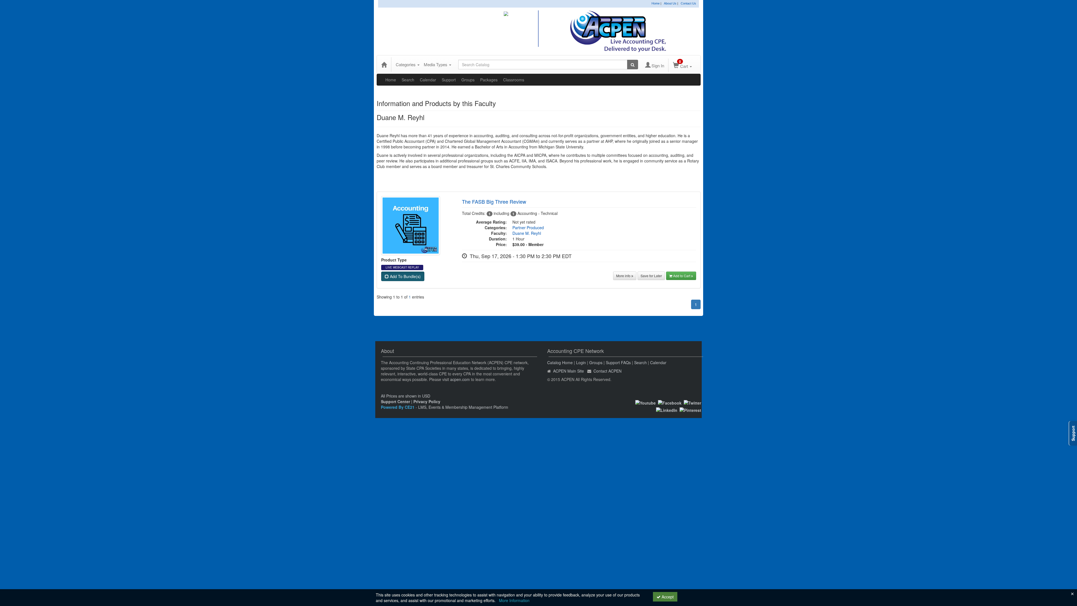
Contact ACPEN (607, 371)
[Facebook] (670, 402)
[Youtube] (645, 402)
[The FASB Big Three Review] (410, 225)
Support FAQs (618, 362)
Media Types (436, 64)
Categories (406, 64)
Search (408, 79)
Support (449, 79)
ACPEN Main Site (568, 371)
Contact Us (688, 3)
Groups (468, 79)
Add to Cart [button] (682, 275)
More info (623, 275)
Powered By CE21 (398, 407)
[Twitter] (692, 402)
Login (581, 362)
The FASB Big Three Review (494, 201)
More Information (514, 600)
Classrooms (513, 79)
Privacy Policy (426, 401)
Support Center (395, 401)
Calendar (428, 79)
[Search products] (632, 64)
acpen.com (460, 379)
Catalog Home (560, 362)
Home (656, 3)
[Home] (384, 65)
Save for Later (651, 275)
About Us (670, 3)
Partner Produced (528, 227)
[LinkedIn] (666, 409)
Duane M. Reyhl (526, 233)
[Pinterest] (690, 409)
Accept (667, 597)
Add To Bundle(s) (405, 276)
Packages (489, 79)
